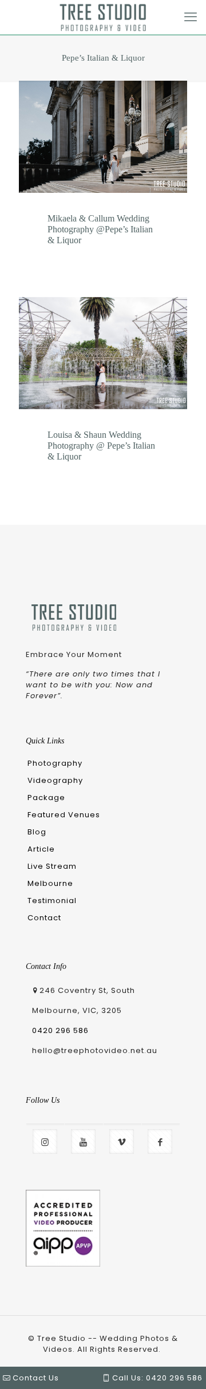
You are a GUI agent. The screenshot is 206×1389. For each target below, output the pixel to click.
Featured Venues (63, 814)
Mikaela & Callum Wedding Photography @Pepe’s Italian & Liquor (100, 229)
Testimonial (52, 900)
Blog (36, 831)
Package (46, 797)
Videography (55, 780)
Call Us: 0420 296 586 (156, 1377)
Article (41, 849)
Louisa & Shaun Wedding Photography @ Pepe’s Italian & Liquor (101, 445)
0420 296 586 (60, 1030)
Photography (54, 763)
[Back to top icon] (178, 1344)
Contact (44, 917)
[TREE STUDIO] (103, 17)
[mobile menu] (190, 17)
